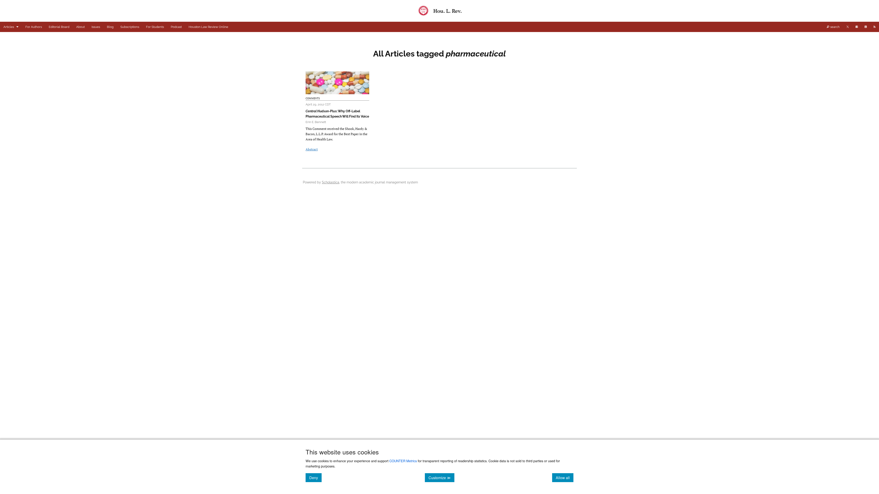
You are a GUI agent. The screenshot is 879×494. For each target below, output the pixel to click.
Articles (8, 27)
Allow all (564, 477)
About (80, 27)
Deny (315, 477)
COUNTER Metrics (403, 460)
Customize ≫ (441, 477)
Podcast (176, 27)
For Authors (33, 27)
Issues (96, 27)
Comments (313, 98)
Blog (110, 27)
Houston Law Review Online (208, 27)
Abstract (312, 149)
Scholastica (330, 182)
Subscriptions (129, 27)
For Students (155, 27)
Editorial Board (59, 27)
